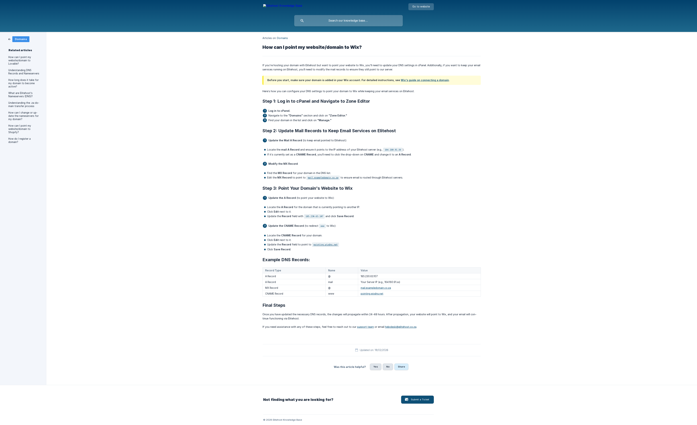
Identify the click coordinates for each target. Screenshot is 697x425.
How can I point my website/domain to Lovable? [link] (19, 60)
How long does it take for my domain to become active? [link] (23, 83)
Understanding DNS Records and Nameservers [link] (23, 72)
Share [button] (401, 366)
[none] (282, 6)
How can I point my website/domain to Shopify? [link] (19, 129)
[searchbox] (348, 20)
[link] (18, 39)
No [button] (388, 366)
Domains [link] (282, 38)
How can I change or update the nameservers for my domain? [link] (23, 116)
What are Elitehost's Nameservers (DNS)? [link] (20, 95)
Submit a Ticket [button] (420, 399)
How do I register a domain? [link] (19, 140)
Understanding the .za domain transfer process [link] (23, 104)
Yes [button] (375, 366)
